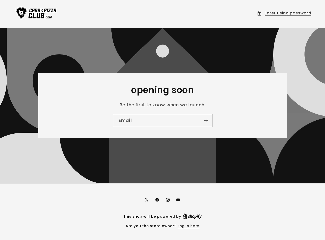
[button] (284, 13)
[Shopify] (192, 216)
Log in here (189, 226)
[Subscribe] (206, 120)
